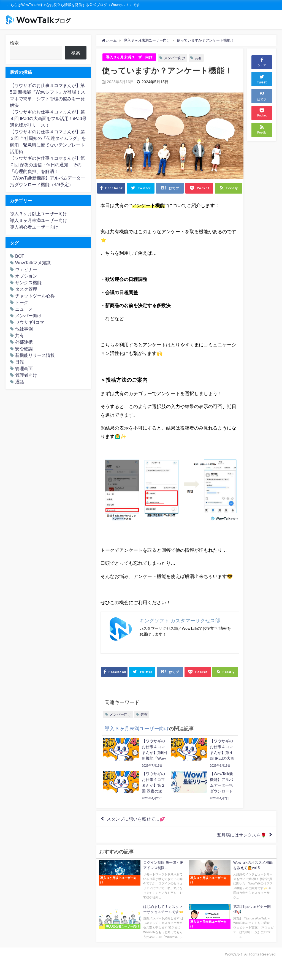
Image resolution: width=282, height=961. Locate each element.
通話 (19, 381)
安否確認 (24, 348)
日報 (19, 362)
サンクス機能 (28, 282)
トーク (21, 302)
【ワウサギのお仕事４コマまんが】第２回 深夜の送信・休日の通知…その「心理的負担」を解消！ (47, 164)
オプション (26, 276)
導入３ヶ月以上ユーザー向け (38, 213)
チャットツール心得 (35, 296)
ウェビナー (26, 269)
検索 (14, 42)
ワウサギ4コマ (29, 322)
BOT (19, 256)
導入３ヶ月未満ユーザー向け (129, 57)
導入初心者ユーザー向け (34, 227)
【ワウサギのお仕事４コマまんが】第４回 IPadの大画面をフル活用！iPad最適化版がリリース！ (48, 118)
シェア (261, 65)
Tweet (262, 82)
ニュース (24, 309)
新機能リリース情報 (35, 355)
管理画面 (24, 368)
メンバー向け (174, 58)
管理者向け (26, 375)
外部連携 (24, 342)
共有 (198, 58)
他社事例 (24, 329)
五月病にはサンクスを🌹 (241, 835)
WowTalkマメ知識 (33, 262)
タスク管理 (26, 289)
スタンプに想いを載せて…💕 (136, 819)
